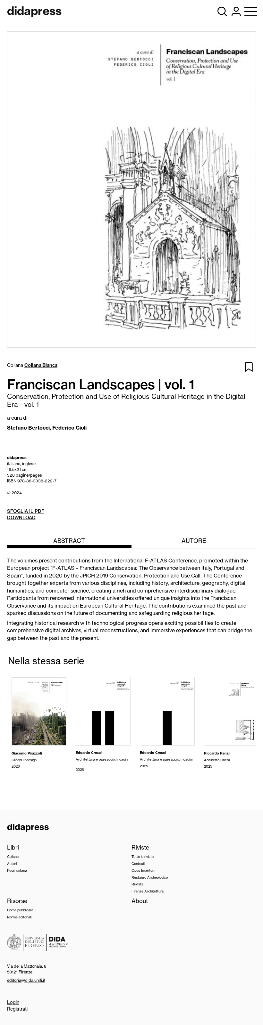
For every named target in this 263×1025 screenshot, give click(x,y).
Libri (13, 847)
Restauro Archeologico (150, 877)
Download (21, 518)
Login (13, 1002)
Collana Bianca (40, 365)
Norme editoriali (19, 917)
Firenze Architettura (148, 891)
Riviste (140, 847)
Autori (12, 863)
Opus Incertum (143, 870)
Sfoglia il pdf (25, 511)
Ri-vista (137, 884)
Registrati (17, 1009)
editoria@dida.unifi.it (26, 980)
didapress (28, 826)
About (140, 901)
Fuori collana (17, 870)
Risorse (17, 901)
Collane (13, 856)
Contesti (138, 863)
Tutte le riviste (143, 856)
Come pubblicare (20, 910)
